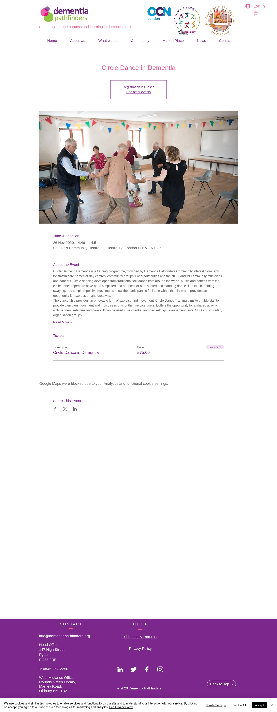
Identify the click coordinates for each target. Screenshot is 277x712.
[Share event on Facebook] (55, 409)
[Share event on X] (65, 409)
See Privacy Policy (121, 707)
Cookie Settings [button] (216, 705)
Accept (259, 705)
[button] (256, 13)
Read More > (62, 322)
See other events (138, 92)
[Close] (272, 705)
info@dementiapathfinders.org (64, 636)
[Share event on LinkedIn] (75, 409)
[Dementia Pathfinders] (120, 669)
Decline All (239, 705)
